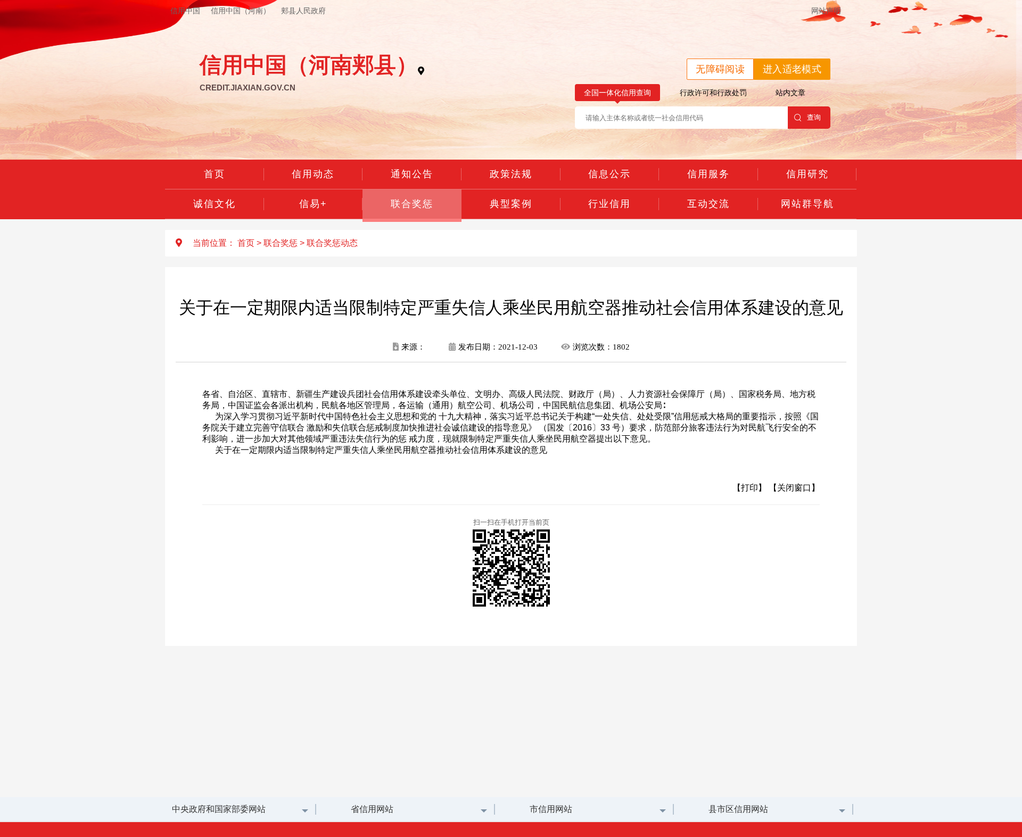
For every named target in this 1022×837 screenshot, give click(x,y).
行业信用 (609, 203)
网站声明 (826, 10)
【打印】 (749, 487)
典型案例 (511, 203)
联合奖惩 (412, 203)
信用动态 (313, 174)
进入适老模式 (792, 69)
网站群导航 (807, 203)
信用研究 (807, 174)
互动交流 (708, 203)
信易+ (313, 203)
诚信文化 (214, 203)
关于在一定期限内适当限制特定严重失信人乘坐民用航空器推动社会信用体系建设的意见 (381, 449)
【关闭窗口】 (794, 487)
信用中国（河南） (240, 10)
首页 (214, 174)
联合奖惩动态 (332, 242)
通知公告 (412, 174)
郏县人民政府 (303, 10)
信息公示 (609, 174)
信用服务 (708, 174)
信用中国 (185, 10)
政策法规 (511, 174)
